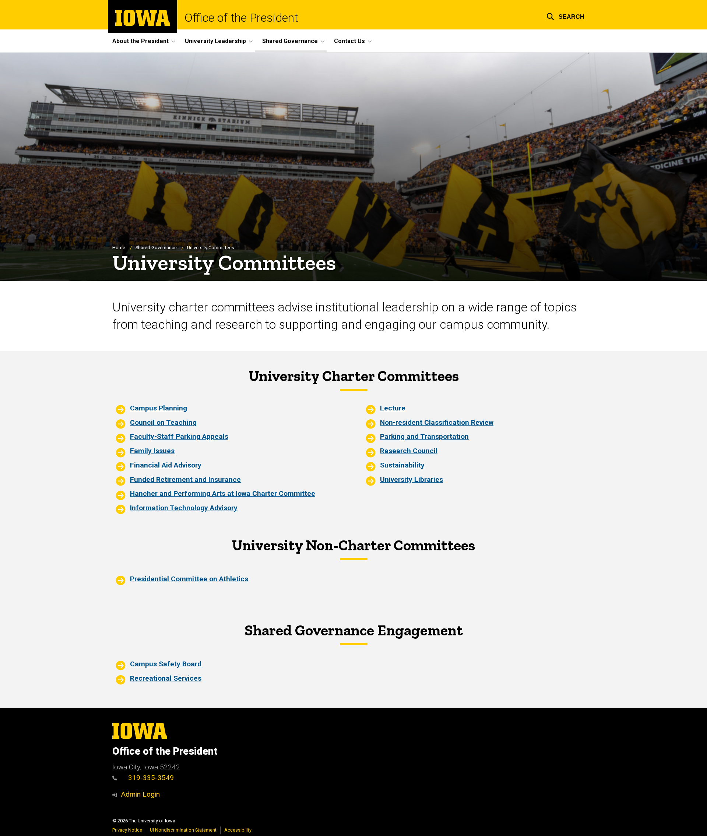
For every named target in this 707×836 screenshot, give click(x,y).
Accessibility (238, 830)
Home (118, 247)
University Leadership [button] (215, 41)
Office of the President (241, 18)
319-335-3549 (151, 777)
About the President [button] (140, 41)
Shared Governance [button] (290, 41)
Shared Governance (156, 247)
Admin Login (140, 794)
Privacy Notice (127, 830)
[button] (565, 15)
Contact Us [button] (349, 41)
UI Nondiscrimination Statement (183, 830)
